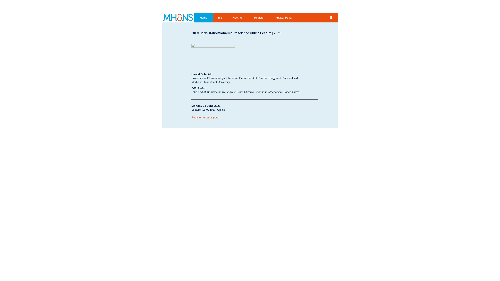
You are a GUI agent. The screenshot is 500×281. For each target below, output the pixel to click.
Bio (220, 17)
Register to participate (205, 117)
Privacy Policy (283, 17)
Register (259, 17)
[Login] (331, 17)
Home (203, 17)
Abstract (238, 17)
